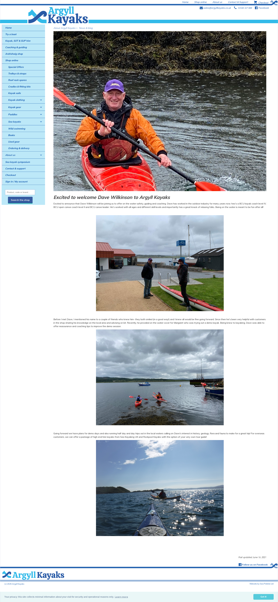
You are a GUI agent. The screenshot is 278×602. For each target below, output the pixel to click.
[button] (23, 100)
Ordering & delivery (18, 148)
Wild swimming (16, 128)
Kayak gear (14, 107)
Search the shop (20, 199)
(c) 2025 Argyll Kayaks (14, 584)
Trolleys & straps (17, 73)
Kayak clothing (16, 99)
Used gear (13, 141)
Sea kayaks (14, 121)
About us (10, 155)
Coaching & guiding (16, 47)
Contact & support (15, 168)
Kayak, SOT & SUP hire (17, 40)
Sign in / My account (16, 181)
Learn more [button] (121, 596)
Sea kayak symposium (17, 162)
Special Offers (16, 67)
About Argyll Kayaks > (65, 28)
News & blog (86, 28)
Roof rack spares (17, 80)
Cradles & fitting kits (19, 86)
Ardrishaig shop (14, 53)
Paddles (12, 114)
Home (8, 27)
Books (11, 135)
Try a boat (10, 34)
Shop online (11, 60)
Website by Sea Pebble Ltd (261, 584)
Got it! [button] (263, 596)
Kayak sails (14, 93)
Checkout (10, 175)
